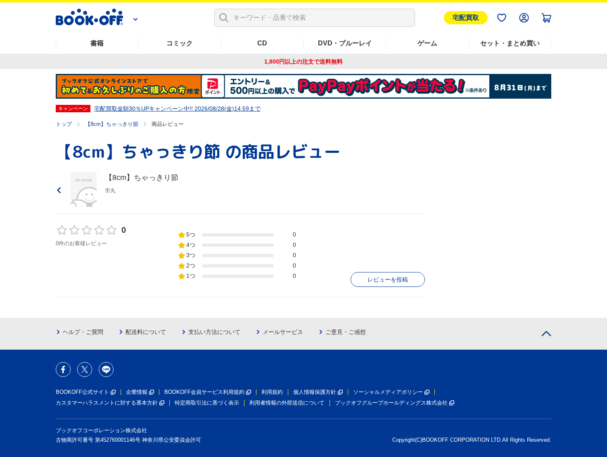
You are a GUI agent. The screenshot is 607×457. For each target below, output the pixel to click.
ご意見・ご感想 (345, 332)
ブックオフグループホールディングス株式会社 (391, 403)
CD (262, 43)
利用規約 (272, 392)
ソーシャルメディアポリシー (388, 392)
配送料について (146, 332)
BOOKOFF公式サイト (82, 392)
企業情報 (136, 392)
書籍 (97, 43)
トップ (64, 124)
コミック (179, 43)
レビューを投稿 (388, 279)
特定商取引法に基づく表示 (207, 403)
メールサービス (283, 332)
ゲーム (427, 43)
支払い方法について (214, 332)
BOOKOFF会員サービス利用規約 (204, 392)
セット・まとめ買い (510, 43)
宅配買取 (466, 17)
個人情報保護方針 (314, 392)
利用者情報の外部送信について (287, 403)
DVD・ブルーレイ (345, 43)
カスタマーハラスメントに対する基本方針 (107, 403)
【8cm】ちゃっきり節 (111, 124)
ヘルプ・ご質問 (83, 332)
